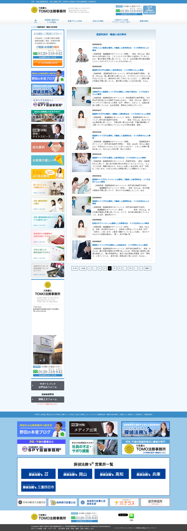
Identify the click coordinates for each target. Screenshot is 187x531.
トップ (33, 27)
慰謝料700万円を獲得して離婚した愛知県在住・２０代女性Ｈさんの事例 (121, 114)
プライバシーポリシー (127, 528)
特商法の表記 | (141, 528)
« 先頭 (83, 268)
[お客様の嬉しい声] (47, 160)
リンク (116, 528)
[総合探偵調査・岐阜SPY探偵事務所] (47, 103)
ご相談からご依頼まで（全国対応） (121, 21)
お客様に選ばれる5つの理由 (51, 21)
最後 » (147, 268)
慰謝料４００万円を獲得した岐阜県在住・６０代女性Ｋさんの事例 (119, 158)
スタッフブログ (90, 414)
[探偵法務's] (47, 90)
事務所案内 (144, 21)
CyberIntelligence (104, 526)
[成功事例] (47, 146)
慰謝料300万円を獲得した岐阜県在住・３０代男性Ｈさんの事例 (117, 70)
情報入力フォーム (48, 399)
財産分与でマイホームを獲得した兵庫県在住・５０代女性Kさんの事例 (120, 223)
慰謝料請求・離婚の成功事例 (107, 414)
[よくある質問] (47, 173)
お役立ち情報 (98, 21)
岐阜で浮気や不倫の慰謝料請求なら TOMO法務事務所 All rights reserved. (65, 526)
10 (130, 268)
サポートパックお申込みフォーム (48, 385)
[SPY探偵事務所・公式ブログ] (47, 76)
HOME (35, 21)
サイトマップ (151, 528)
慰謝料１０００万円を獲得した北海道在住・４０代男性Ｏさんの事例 (120, 245)
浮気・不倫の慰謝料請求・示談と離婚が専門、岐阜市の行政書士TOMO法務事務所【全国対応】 (64, 2)
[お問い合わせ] (47, 49)
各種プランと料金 (74, 21)
